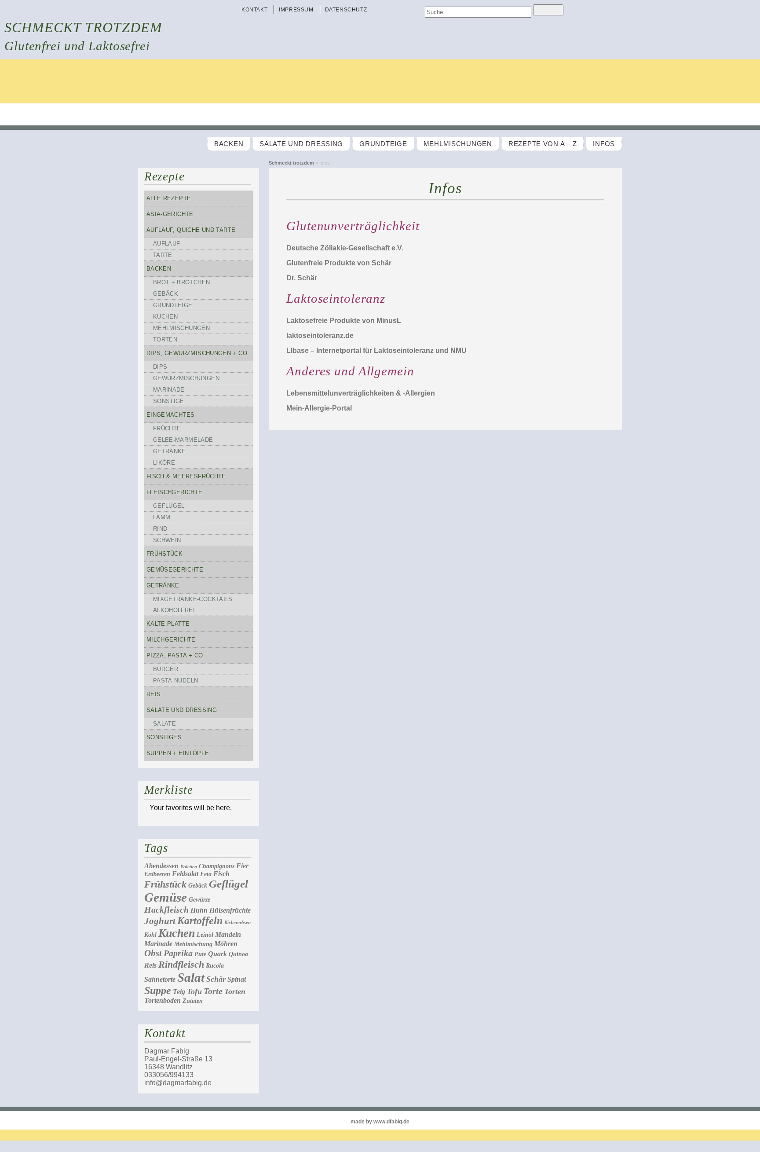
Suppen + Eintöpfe (177, 753)
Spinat (236, 979)
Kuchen (165, 316)
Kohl (150, 935)
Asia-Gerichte (170, 214)
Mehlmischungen (458, 143)
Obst (153, 953)
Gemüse (165, 897)
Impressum (296, 10)
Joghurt (159, 921)
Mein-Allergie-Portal (319, 408)
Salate (164, 723)
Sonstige (168, 401)
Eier (242, 866)
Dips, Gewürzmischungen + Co (196, 353)
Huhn (199, 910)
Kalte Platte (168, 623)
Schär (216, 979)
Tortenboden (162, 1000)
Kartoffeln (200, 920)
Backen (228, 143)
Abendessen (161, 866)
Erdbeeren (157, 874)
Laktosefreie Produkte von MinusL (343, 320)
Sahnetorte (159, 979)
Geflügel (169, 506)
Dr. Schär (301, 278)
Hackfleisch (166, 909)
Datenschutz (346, 10)
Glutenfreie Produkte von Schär (338, 263)
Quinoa (238, 954)
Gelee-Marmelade (183, 440)
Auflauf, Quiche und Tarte (191, 230)
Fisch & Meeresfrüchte (186, 476)
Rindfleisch (181, 964)
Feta (206, 874)
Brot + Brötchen (181, 282)
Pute (200, 954)
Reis (153, 694)
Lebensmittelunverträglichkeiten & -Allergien (360, 393)
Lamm (162, 517)
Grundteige (383, 143)
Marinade (169, 389)
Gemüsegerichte (174, 569)
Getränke (169, 451)
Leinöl (205, 935)
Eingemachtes (170, 414)
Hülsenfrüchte (230, 910)
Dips (160, 366)
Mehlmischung (193, 944)
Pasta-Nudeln (175, 680)
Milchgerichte (171, 639)
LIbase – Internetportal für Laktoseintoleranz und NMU (376, 350)
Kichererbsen (237, 922)
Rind (160, 528)
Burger (165, 669)
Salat (191, 977)
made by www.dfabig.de (380, 1122)
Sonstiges (164, 737)
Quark (217, 954)
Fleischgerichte (174, 492)
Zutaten (193, 1001)
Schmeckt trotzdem (83, 27)
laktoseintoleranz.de (320, 335)
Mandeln (228, 934)
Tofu (194, 991)
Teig (179, 991)
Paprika (178, 953)
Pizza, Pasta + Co (174, 655)
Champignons (216, 866)
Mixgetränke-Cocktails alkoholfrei (193, 604)
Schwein (167, 540)
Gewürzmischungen (186, 378)
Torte (213, 991)
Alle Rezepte (168, 198)
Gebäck (165, 293)
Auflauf (166, 243)
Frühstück (164, 553)
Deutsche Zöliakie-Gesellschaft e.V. (344, 248)
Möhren (226, 943)
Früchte (167, 428)
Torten (165, 339)
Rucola (215, 965)
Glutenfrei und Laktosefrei (77, 46)
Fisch (221, 873)
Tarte (162, 255)
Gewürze (199, 899)
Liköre (164, 462)
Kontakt (254, 10)
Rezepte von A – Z (542, 143)
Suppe (157, 990)
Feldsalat (185, 873)
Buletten (188, 866)
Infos (604, 143)
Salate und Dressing (301, 143)
